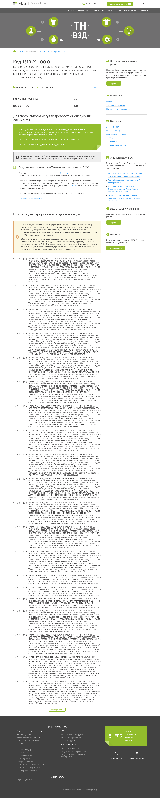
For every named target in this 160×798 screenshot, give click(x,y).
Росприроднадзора (27, 756)
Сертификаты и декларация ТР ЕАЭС (31, 765)
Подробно (93, 87)
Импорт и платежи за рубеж (71, 735)
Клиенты (129, 737)
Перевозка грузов (67, 741)
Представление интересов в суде (73, 752)
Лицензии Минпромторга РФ (28, 738)
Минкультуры (25, 759)
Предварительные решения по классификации (73, 756)
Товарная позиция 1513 (119, 145)
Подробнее (113, 83)
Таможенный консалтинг (70, 749)
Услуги (128, 731)
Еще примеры (57, 709)
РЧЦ (21, 747)
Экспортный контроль (25, 762)
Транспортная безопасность (28, 771)
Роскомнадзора (26, 750)
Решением (72, 186)
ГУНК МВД (24, 753)
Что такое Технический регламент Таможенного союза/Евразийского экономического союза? (123, 189)
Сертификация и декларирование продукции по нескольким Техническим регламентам (125, 198)
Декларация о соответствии (71, 173)
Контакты (129, 740)
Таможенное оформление (70, 738)
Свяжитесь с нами (119, 3)
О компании (130, 734)
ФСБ (21, 744)
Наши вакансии (115, 248)
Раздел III (112, 138)
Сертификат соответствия (48, 173)
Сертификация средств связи (28, 768)
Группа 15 (113, 141)
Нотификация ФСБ (24, 735)
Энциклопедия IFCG (24, 780)
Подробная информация (29, 198)
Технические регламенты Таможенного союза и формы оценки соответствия (125, 175)
